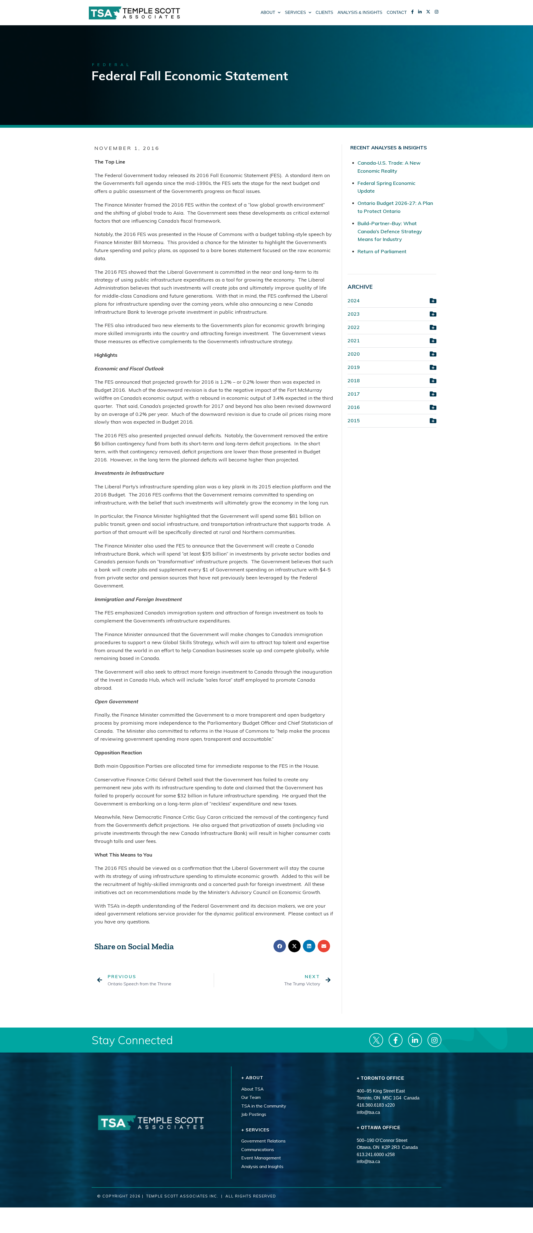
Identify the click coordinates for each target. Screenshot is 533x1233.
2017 (354, 394)
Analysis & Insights (360, 12)
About (268, 12)
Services (295, 12)
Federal (112, 64)
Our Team (251, 1097)
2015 (354, 420)
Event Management (261, 1158)
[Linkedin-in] (415, 1040)
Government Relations (263, 1141)
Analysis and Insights (262, 1166)
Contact (397, 12)
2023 (354, 314)
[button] (279, 946)
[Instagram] (434, 1040)
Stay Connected (132, 1040)
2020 (354, 354)
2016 (354, 407)
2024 (354, 300)
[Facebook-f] (396, 1040)
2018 (354, 380)
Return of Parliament (382, 251)
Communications (257, 1149)
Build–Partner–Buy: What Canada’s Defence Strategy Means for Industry (390, 231)
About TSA (252, 1089)
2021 (354, 340)
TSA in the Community (263, 1106)
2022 (354, 327)
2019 (354, 367)
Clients (324, 12)
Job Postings (253, 1114)
